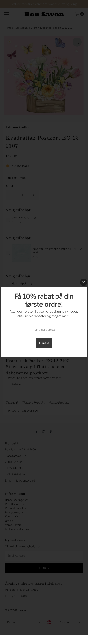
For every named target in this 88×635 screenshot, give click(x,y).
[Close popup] (83, 282)
